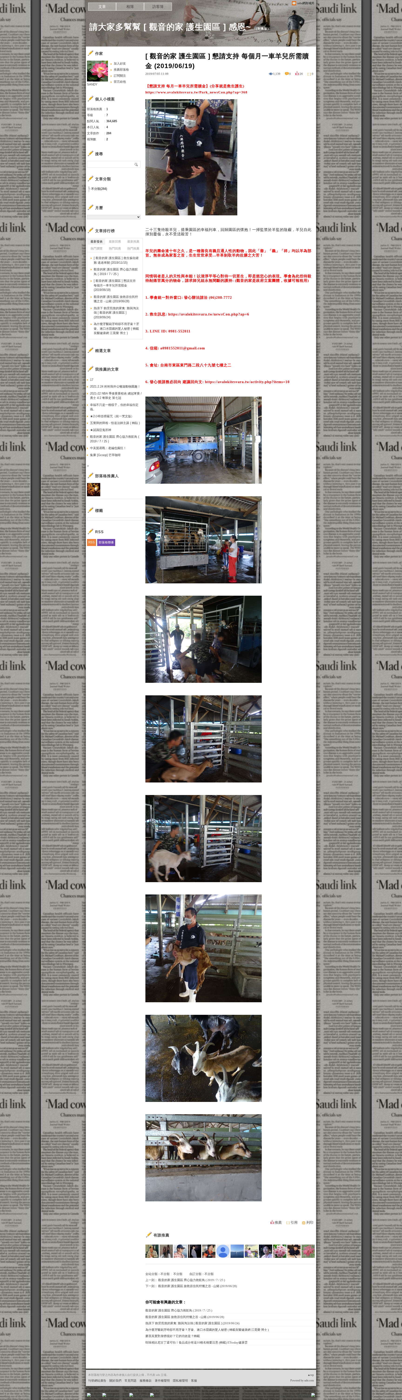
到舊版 (262, 28)
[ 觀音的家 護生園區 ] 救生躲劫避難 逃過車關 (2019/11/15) (116, 260)
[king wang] (152, 1251)
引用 (294, 1222)
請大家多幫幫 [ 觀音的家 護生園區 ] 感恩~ (170, 27)
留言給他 (120, 81)
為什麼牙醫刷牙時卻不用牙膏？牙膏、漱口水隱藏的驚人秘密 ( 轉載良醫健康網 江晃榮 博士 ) (207, 1329)
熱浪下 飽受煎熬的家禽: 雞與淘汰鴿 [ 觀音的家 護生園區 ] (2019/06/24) (192, 1323)
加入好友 (120, 63)
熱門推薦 (133, 248)
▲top (311, 1375)
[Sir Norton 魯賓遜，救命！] (166, 1251)
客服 (194, 1380)
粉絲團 (96, 1396)
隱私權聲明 (180, 1380)
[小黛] (194, 1251)
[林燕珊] (208, 1251)
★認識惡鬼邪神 (100, 430)
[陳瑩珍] (294, 1251)
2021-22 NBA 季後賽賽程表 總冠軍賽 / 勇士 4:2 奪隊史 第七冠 (116, 396)
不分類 (165, 1274)
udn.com (309, 1380)
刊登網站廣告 (97, 1380)
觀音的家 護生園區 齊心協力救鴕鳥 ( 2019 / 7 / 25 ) (191, 1280)
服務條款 (146, 1380)
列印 (309, 1222)
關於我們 (115, 1380)
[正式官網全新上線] (223, 1251)
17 (91, 379)
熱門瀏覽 (96, 248)
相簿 (130, 7)
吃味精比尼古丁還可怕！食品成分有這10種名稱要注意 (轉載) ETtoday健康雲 (196, 1342)
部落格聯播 (106, 542)
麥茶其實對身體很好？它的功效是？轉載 (172, 1336)
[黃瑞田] (180, 1251)
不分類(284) (99, 189)
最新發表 (96, 241)
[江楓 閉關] (251, 1251)
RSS (91, 542)
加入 (292, 1396)
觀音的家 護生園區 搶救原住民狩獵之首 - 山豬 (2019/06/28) (197, 1286)
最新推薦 (133, 241)
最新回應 (115, 241)
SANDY (92, 84)
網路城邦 (304, 1396)
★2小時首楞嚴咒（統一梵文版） (112, 416)
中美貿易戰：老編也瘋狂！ (108, 448)
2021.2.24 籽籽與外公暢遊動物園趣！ (115, 386)
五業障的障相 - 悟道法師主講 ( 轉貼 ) (115, 423)
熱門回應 (115, 248)
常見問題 (130, 1380)
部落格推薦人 (107, 476)
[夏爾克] (265, 1251)
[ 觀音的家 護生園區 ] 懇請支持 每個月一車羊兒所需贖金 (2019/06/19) (115, 285)
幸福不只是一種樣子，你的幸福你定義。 (114, 407)
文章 (102, 7)
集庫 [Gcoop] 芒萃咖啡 (105, 455)
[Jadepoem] (237, 1251)
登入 (284, 1396)
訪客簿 (158, 7)
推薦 (278, 1222)
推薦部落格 (121, 69)
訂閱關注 (120, 75)
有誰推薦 (161, 1235)
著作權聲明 (162, 1380)
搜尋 (136, 164)
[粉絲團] (89, 1395)
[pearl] (279, 1251)
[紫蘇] (308, 1251)
